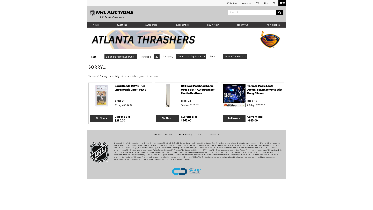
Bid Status (242, 25)
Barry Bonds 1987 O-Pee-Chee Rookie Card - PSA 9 (130, 87)
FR (274, 3)
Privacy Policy (185, 134)
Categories (151, 25)
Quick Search (182, 25)
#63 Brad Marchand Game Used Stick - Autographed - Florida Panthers (198, 89)
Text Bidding (273, 25)
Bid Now (100, 118)
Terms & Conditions (163, 134)
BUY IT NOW (213, 25)
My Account (246, 3)
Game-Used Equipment (190, 56)
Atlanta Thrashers (234, 56)
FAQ (257, 3)
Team (96, 25)
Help (266, 3)
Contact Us (214, 134)
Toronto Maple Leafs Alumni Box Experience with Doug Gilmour (264, 89)
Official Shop (231, 3)
